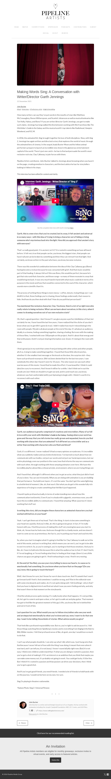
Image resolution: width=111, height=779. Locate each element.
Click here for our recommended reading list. (55, 733)
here (71, 228)
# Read (19, 109)
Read (17, 27)
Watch (25, 27)
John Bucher (21, 106)
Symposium (53, 27)
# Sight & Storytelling (49, 109)
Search (65, 33)
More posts (33, 714)
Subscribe (55, 760)
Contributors (80, 27)
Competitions (38, 27)
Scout (55, 33)
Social (46, 33)
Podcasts (65, 27)
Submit (93, 27)
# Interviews (25, 109)
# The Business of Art (36, 109)
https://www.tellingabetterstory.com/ (51, 711)
